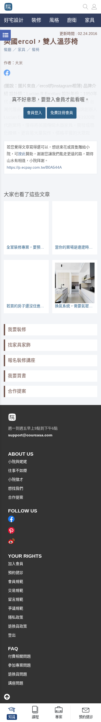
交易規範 (15, 590)
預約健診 (15, 572)
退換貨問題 (17, 674)
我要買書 (17, 375)
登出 (12, 635)
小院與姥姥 (17, 461)
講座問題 (15, 683)
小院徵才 (15, 479)
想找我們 (15, 488)
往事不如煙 (17, 470)
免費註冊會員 (61, 112)
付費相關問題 (19, 656)
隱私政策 (15, 617)
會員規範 (15, 581)
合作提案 (17, 391)
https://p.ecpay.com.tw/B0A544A (34, 167)
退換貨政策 (17, 626)
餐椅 (35, 49)
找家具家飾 (19, 345)
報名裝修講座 (21, 360)
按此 (22, 154)
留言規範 (15, 599)
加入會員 (15, 563)
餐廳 (7, 49)
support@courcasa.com (30, 435)
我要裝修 (17, 329)
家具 (21, 49)
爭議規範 (15, 608)
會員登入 (34, 112)
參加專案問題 (19, 665)
